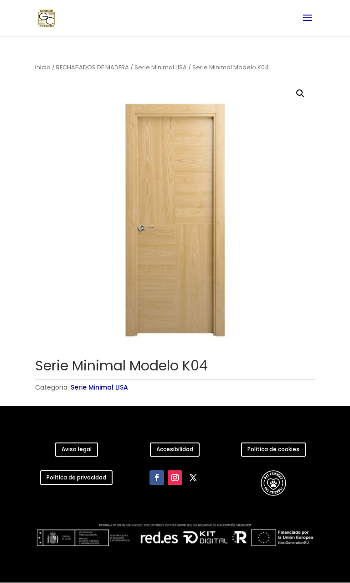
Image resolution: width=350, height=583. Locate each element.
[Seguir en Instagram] (175, 477)
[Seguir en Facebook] (156, 477)
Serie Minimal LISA (160, 67)
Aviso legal (77, 449)
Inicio (43, 67)
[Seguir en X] (193, 477)
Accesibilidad (174, 449)
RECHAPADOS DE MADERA (92, 67)
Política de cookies (273, 449)
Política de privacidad (76, 477)
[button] (300, 93)
